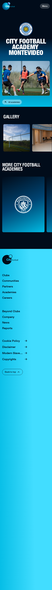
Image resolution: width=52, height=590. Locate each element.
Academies (9, 292)
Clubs (5, 275)
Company (8, 317)
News (5, 322)
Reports (7, 328)
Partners (7, 286)
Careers (7, 297)
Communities (10, 280)
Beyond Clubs (11, 311)
